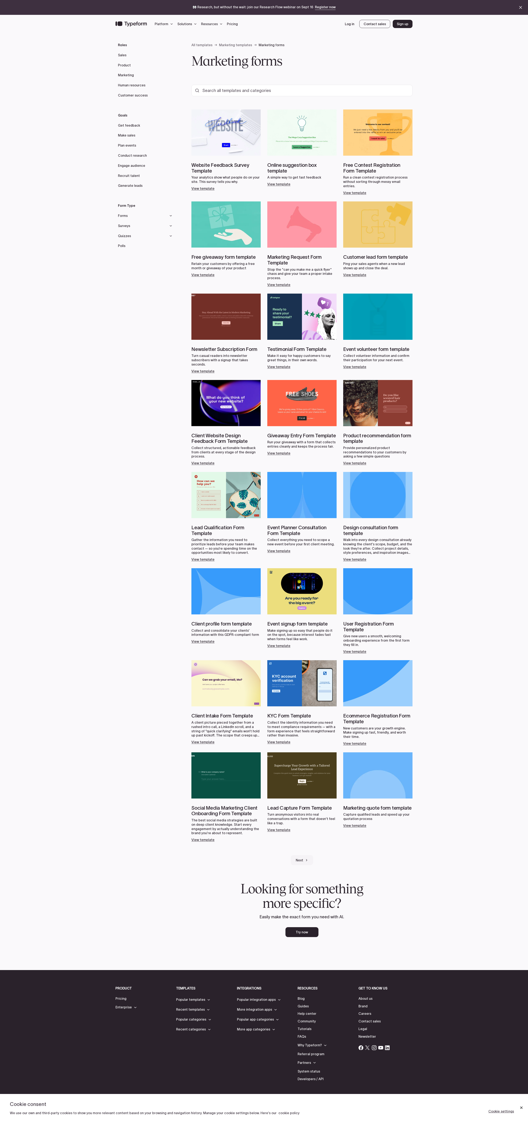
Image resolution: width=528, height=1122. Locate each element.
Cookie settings (501, 1111)
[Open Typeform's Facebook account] (360, 1047)
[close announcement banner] (520, 7)
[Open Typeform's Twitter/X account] (367, 1047)
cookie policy (288, 1113)
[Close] (521, 1107)
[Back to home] (131, 23)
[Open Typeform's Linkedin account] (387, 1047)
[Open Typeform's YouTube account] (380, 1047)
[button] (164, 24)
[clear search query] (403, 90)
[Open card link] (226, 150)
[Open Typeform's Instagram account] (374, 1047)
